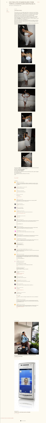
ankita (17, 199)
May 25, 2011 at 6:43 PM (23, 292)
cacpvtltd (17, 304)
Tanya (17, 207)
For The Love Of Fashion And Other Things (21, 249)
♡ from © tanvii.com (18, 196)
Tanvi (17, 194)
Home (10, 5)
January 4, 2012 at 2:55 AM (22, 299)
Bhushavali (17, 271)
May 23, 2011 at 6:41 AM (22, 267)
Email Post (17, 177)
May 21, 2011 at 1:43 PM (20, 194)
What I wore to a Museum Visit (20, 273)
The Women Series (16, 5)
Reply (17, 185)
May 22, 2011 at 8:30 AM (23, 238)
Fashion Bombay (18, 230)
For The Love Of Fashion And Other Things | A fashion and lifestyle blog (22, 3)
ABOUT (12, 5)
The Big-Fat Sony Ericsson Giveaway (22, 412)
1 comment (17, 357)
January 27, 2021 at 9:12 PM (22, 304)
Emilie (17, 219)
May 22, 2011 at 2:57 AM (20, 226)
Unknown (17, 190)
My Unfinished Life (18, 280)
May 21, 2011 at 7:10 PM (20, 203)
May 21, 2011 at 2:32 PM (20, 199)
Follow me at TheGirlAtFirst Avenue (20, 213)
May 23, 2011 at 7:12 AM (21, 271)
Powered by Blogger (23, 420)
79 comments (17, 413)
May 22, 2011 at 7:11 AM (20, 234)
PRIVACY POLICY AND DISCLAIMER (7, 418)
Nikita (17, 226)
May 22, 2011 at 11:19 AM (29, 249)
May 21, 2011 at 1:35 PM (21, 190)
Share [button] (15, 177)
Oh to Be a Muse (18, 238)
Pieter (17, 287)
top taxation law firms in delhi (20, 306)
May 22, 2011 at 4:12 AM (23, 230)
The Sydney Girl (18, 292)
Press (20, 5)
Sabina (17, 234)
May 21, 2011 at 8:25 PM (20, 207)
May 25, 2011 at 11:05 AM (20, 287)
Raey (17, 276)
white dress (17, 178)
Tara (17, 203)
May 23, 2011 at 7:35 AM (20, 276)
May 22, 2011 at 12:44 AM (20, 219)
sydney (18, 295)
